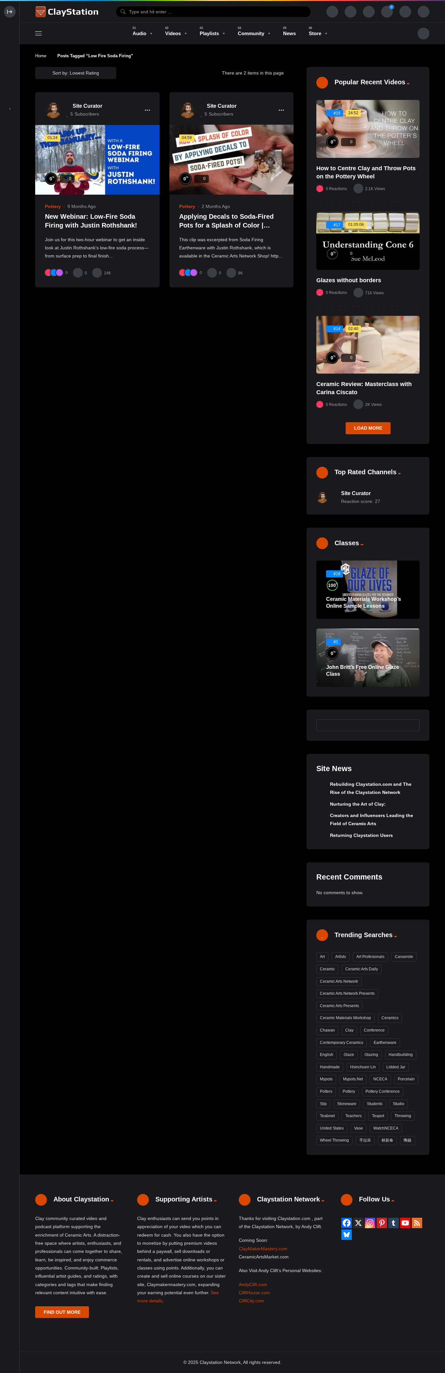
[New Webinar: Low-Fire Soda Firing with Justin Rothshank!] (97, 160)
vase (358, 1128)
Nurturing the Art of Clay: (358, 804)
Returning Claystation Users (361, 835)
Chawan (327, 1030)
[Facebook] (346, 1223)
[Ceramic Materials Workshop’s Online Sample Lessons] (368, 590)
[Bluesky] (346, 1234)
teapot (378, 1116)
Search (411, 725)
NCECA (380, 1079)
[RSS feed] (417, 1223)
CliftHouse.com (254, 1292)
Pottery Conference (383, 1091)
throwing (403, 1116)
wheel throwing (334, 1140)
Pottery (53, 206)
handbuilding (401, 1054)
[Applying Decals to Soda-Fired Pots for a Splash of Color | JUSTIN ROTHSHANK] (231, 160)
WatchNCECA (385, 1128)
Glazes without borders (348, 280)
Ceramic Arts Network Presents (347, 993)
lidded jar (395, 1067)
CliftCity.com (251, 1300)
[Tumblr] (393, 1223)
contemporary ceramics (341, 1042)
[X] (358, 1223)
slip (323, 1104)
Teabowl (327, 1116)
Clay (349, 1030)
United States (332, 1128)
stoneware (346, 1104)
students (374, 1104)
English (326, 1054)
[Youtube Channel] (405, 1223)
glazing (371, 1054)
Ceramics (389, 1018)
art (322, 956)
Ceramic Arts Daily (361, 969)
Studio (398, 1104)
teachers (353, 1116)
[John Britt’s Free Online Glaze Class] (368, 658)
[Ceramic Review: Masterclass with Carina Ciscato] (368, 345)
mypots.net (353, 1079)
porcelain (406, 1079)
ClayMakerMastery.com (263, 1248)
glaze (349, 1054)
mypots (326, 1079)
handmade (330, 1067)
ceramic (327, 969)
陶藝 (407, 1140)
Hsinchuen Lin (363, 1067)
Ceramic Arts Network (339, 981)
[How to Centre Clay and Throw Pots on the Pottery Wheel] (368, 129)
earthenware (385, 1042)
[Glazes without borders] (368, 241)
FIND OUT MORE (62, 1312)
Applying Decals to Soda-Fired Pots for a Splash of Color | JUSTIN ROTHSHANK (226, 225)
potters (326, 1091)
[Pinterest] (382, 1223)
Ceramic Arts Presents (339, 1006)
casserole (404, 956)
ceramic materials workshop (345, 1018)
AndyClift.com (253, 1284)
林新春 (387, 1140)
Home (40, 55)
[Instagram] (370, 1223)
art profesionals (370, 956)
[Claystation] (67, 12)
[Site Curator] (53, 110)
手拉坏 (365, 1140)
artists (340, 956)
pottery (349, 1091)
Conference (374, 1030)
